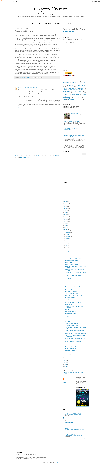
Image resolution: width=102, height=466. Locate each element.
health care (66, 92)
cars (64, 85)
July (66, 240)
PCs (85, 82)
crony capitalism (69, 86)
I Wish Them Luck (69, 343)
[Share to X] (39, 77)
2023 (65, 206)
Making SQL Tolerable (70, 345)
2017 (65, 218)
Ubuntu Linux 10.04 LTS (70, 346)
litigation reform (80, 96)
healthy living (78, 92)
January (67, 354)
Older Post (57, 155)
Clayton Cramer (68, 379)
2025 (65, 203)
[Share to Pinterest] (42, 77)
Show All (84, 438)
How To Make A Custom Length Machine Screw (75, 320)
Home (32, 23)
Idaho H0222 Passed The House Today (73, 295)
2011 (65, 229)
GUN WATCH (67, 428)
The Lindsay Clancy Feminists (70, 419)
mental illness (78, 97)
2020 (65, 212)
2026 (65, 201)
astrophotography (78, 84)
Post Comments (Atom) (25, 157)
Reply (19, 107)
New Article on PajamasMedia (71, 291)
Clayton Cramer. (51, 9)
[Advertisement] (37, 143)
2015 (65, 221)
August (67, 238)
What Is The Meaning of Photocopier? (73, 275)
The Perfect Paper (69, 249)
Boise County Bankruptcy (70, 348)
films (82, 89)
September (68, 236)
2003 (65, 366)
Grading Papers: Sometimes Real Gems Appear (75, 333)
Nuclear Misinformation (70, 289)
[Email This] (36, 77)
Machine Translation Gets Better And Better (74, 257)
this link (71, 40)
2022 (65, 208)
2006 (65, 364)
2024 (65, 205)
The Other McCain (69, 418)
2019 (65, 214)
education (65, 89)
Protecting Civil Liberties (70, 313)
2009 (65, 359)
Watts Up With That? (69, 422)
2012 (65, 227)
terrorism (65, 100)
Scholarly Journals (60, 23)
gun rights (78, 91)
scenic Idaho (71, 99)
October (67, 234)
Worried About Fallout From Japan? (73, 301)
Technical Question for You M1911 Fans (72, 121)
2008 (65, 360)
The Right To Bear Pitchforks (71, 293)
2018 (65, 216)
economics (80, 88)
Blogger (56, 462)
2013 (65, 225)
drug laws (71, 88)
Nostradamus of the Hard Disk (71, 260)
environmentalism (74, 89)
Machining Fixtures (69, 262)
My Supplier (68, 32)
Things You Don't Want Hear (71, 323)
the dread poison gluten (75, 100)
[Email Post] (33, 77)
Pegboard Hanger (74, 113)
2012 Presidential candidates (70, 81)
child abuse (72, 85)
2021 (65, 210)
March (67, 247)
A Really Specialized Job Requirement (73, 341)
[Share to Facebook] (40, 77)
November (68, 232)
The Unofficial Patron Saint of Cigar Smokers (73, 435)
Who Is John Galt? (69, 280)
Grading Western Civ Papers (71, 264)
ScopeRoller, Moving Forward (71, 321)
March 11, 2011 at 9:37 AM (31, 87)
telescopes (80, 99)
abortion (68, 84)
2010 (65, 357)
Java (81, 82)
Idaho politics (75, 82)
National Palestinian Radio (71, 318)
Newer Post (17, 155)
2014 (65, 223)
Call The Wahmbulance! (70, 311)
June (67, 242)
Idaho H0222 (68, 309)
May (67, 243)
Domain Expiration (69, 285)
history (65, 94)
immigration (69, 96)
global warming (67, 91)
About (38, 23)
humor (84, 94)
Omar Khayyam (68, 304)
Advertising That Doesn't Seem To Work (73, 258)
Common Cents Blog (69, 412)
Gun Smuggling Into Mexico (71, 350)
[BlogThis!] (37, 77)
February (68, 352)
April (67, 245)
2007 (65, 362)
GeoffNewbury (21, 87)
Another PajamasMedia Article (71, 325)
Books (70, 23)
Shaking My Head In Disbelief (71, 299)
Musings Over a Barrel (70, 434)
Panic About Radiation (70, 297)
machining (66, 98)
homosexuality (75, 94)
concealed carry (82, 85)
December (68, 230)
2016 (65, 219)
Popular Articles (47, 23)
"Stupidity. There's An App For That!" (73, 302)
